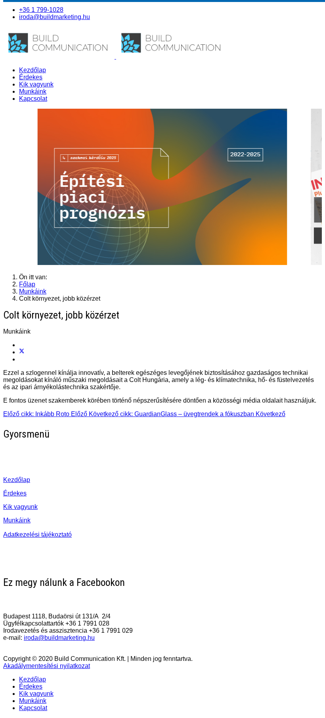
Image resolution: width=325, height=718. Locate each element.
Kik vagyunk (36, 84)
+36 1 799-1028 (41, 9)
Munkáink (32, 91)
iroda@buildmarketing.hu (54, 16)
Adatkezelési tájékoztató (37, 534)
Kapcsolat (33, 98)
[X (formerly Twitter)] (22, 352)
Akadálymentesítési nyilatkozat (46, 665)
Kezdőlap (32, 70)
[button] (162, 188)
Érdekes (30, 77)
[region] (162, 188)
